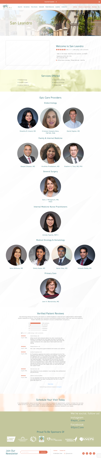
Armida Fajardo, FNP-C (50, 235)
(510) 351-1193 (67, 56)
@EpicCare (77, 427)
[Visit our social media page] (83, 453)
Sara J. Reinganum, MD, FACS (50, 201)
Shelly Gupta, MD (39, 268)
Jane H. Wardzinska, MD (50, 302)
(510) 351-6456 (63, 57)
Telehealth (41, 6)
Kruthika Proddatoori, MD (50, 166)
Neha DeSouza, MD (16, 268)
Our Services (27, 6)
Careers (55, 450)
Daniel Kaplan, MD (73, 131)
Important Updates (50, 1)
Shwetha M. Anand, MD (28, 131)
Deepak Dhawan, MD (28, 166)
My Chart (94, 6)
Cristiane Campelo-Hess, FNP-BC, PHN (50, 132)
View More (50, 384)
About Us (20, 6)
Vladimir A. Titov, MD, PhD (73, 166)
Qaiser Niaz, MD (61, 268)
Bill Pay (75, 6)
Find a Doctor (34, 6)
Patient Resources (49, 6)
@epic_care (78, 420)
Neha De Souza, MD (34, 368)
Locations (57, 6)
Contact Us (64, 6)
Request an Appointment (85, 6)
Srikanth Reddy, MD (85, 268)
